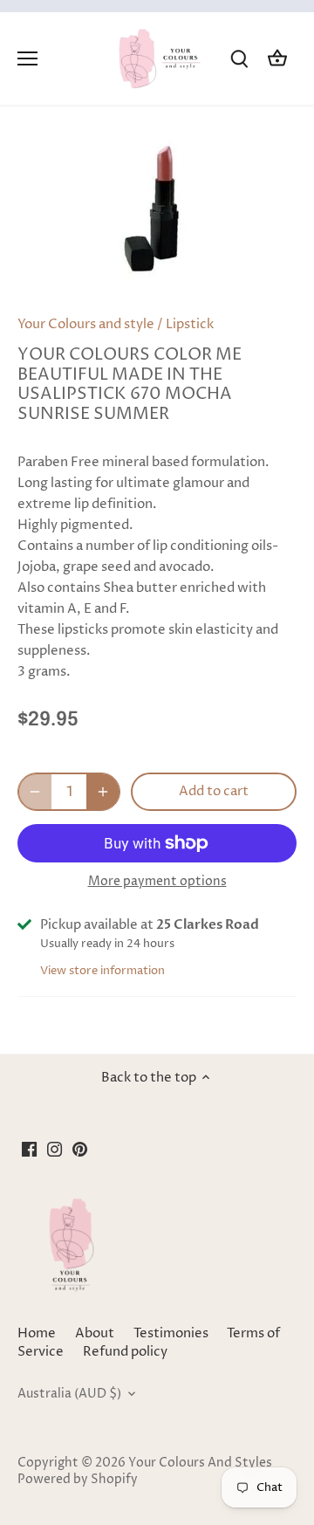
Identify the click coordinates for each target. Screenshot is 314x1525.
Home (36, 1333)
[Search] (239, 59)
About (94, 1333)
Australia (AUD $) (69, 1394)
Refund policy (125, 1352)
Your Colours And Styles (200, 1463)
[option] (157, 215)
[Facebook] (29, 1148)
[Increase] (102, 791)
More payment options (157, 881)
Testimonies (170, 1333)
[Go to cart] (277, 59)
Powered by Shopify (77, 1479)
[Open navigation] (27, 58)
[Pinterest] (79, 1148)
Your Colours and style (85, 324)
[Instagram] (54, 1148)
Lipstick (190, 324)
